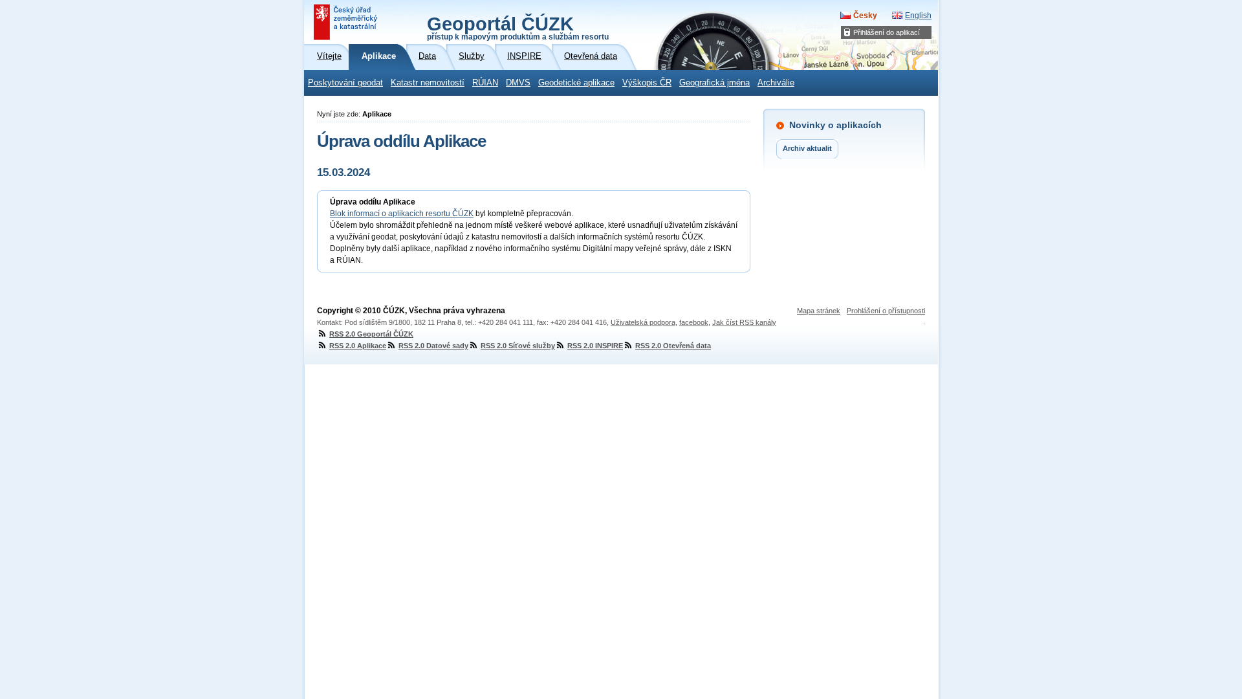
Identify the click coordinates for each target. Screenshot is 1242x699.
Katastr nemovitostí (427, 82)
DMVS (518, 82)
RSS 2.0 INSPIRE (595, 346)
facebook (693, 322)
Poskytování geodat (345, 82)
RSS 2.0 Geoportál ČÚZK (371, 334)
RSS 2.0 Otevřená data (673, 346)
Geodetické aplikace (576, 82)
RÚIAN (485, 82)
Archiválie (775, 82)
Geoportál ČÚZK (518, 27)
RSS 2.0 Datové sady (433, 346)
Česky (865, 15)
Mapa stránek (818, 311)
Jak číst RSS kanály (744, 322)
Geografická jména (714, 82)
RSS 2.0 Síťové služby (518, 346)
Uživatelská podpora (643, 322)
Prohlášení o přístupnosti (886, 311)
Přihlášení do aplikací (886, 32)
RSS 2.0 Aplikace (357, 346)
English (918, 15)
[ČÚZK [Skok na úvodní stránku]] (347, 22)
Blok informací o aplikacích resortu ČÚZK (402, 213)
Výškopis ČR (646, 82)
